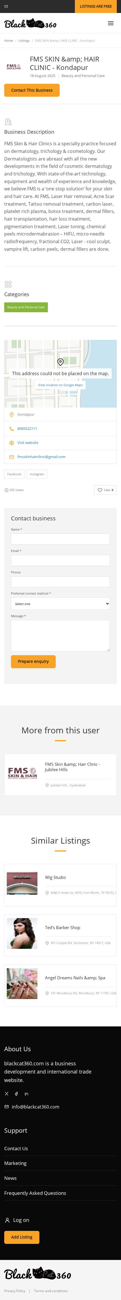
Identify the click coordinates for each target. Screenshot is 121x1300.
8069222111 (27, 428)
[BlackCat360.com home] (30, 23)
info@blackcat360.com (35, 1107)
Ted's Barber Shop (62, 927)
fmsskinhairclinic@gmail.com (41, 456)
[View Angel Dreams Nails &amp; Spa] (22, 984)
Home (8, 40)
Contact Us (16, 1148)
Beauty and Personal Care (26, 307)
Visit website (27, 442)
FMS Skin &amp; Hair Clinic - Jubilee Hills (72, 766)
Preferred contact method (31, 593)
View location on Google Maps (60, 385)
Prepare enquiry (33, 661)
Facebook (14, 474)
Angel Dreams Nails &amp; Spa (75, 977)
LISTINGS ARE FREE (96, 6)
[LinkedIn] (26, 1093)
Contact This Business (32, 90)
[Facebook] (16, 1093)
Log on (21, 1220)
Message (18, 616)
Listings (24, 40)
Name (16, 529)
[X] (6, 1093)
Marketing (15, 1163)
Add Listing (21, 1237)
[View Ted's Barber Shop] (22, 933)
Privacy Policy (14, 1290)
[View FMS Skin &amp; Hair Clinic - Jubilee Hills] (22, 773)
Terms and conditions (51, 1290)
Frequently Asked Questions (35, 1193)
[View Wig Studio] (22, 883)
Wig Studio (55, 877)
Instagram (37, 474)
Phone (16, 572)
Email (16, 551)
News (10, 1178)
